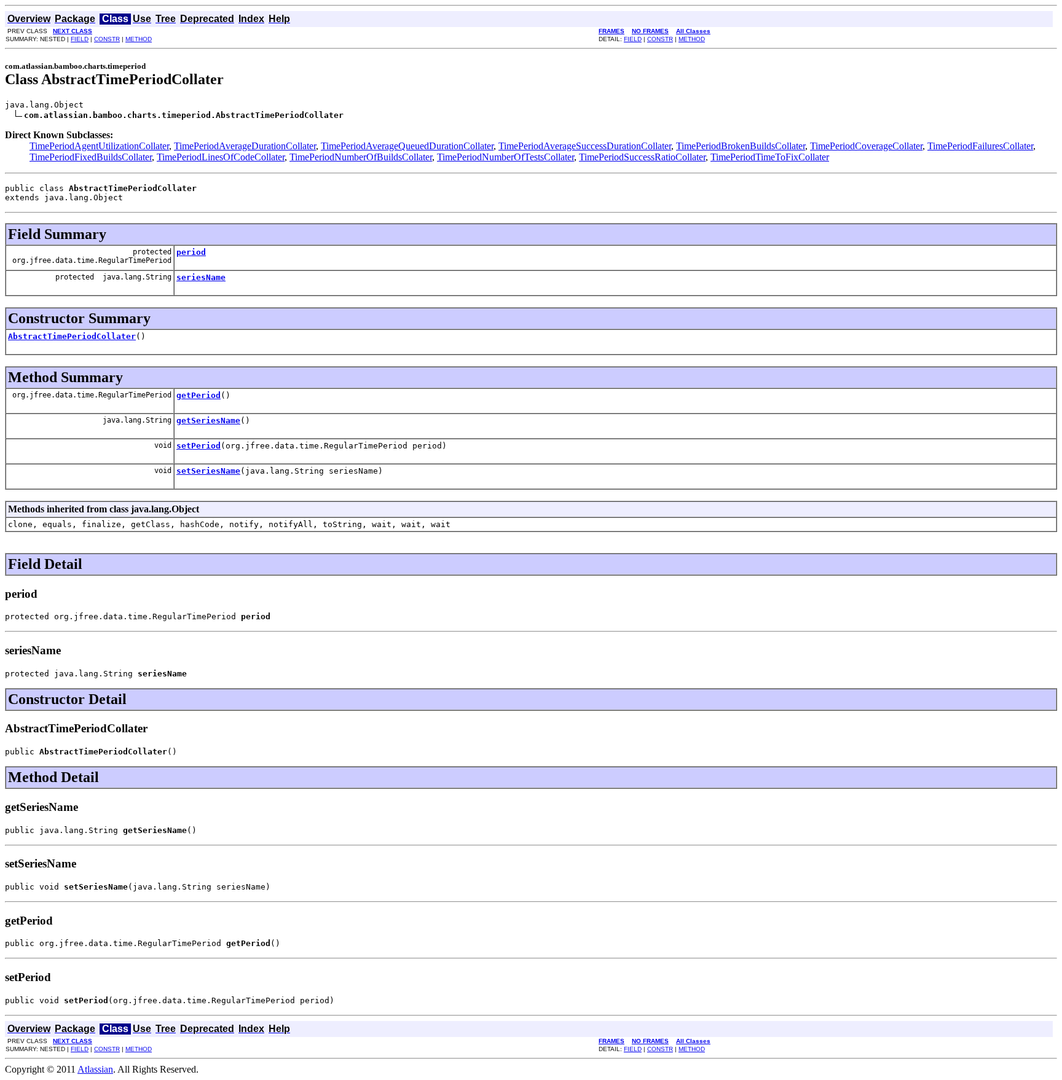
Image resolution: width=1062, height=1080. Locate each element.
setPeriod (198, 445)
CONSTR (107, 39)
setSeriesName (208, 470)
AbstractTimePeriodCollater (72, 336)
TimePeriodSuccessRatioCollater (642, 157)
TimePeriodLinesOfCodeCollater (221, 157)
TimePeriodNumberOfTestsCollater (505, 157)
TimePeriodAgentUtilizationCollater (99, 146)
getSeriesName (208, 420)
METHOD (138, 39)
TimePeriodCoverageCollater (866, 146)
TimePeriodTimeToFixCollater (769, 157)
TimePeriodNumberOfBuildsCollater (360, 157)
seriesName (201, 277)
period (191, 252)
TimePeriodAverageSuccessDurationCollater (584, 146)
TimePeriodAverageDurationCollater (245, 146)
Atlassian (95, 1069)
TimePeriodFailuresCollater (980, 146)
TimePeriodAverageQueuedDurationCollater (407, 146)
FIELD (79, 39)
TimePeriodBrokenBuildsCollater (740, 146)
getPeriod (198, 395)
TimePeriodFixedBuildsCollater (91, 157)
